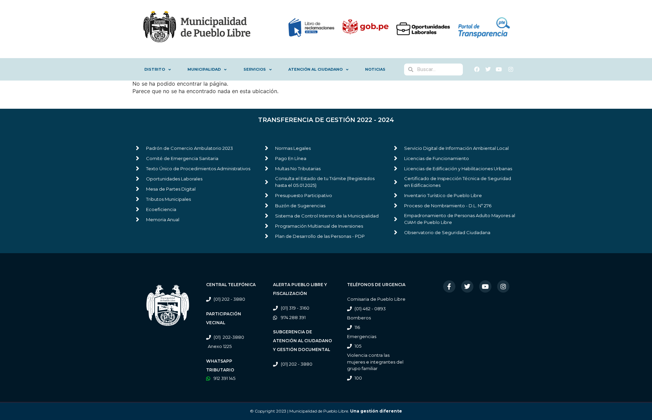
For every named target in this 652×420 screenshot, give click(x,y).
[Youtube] (485, 286)
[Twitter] (467, 286)
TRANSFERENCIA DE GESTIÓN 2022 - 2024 (326, 120)
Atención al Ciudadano (315, 69)
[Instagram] (503, 286)
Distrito (154, 69)
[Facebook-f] (449, 286)
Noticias (375, 69)
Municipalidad (204, 69)
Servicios (254, 69)
